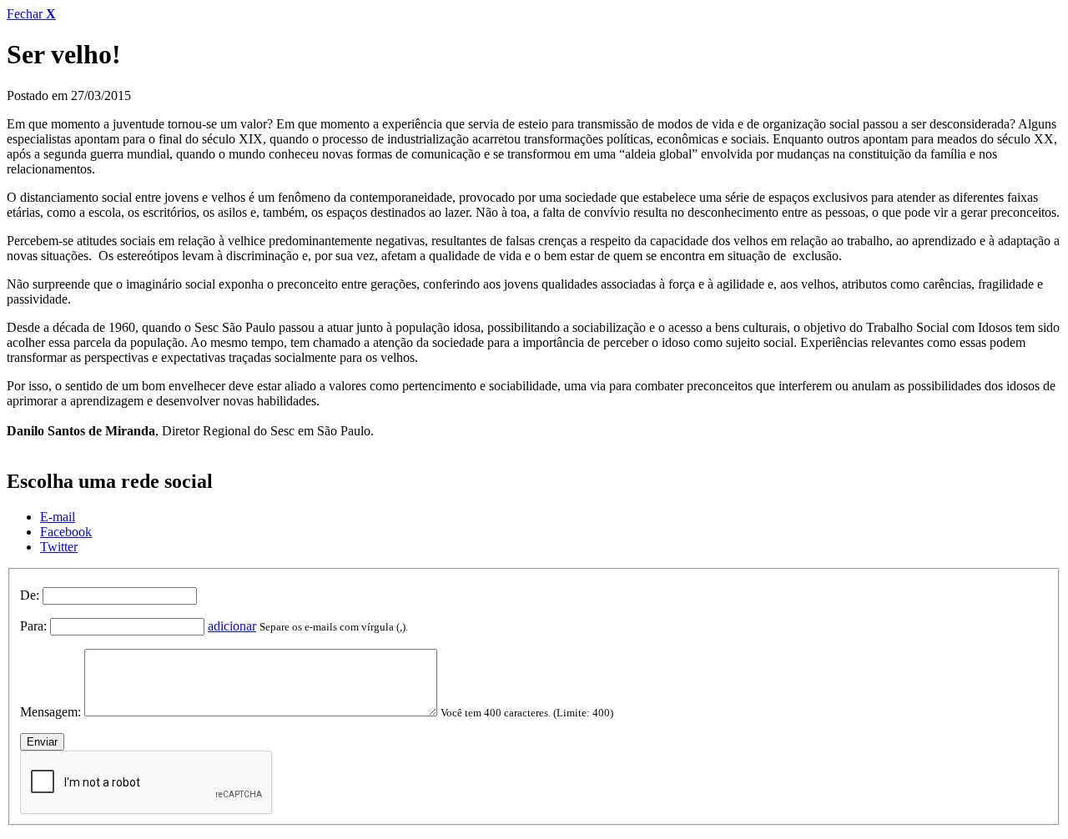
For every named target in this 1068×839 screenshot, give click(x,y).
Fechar (31, 14)
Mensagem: (50, 712)
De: (29, 595)
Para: (33, 626)
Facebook (66, 532)
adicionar (232, 626)
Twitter (59, 547)
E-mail (57, 517)
